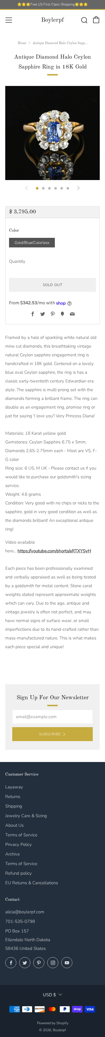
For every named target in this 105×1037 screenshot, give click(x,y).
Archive (12, 854)
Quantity (17, 261)
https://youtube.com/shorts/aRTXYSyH (54, 551)
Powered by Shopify (52, 1023)
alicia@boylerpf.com (24, 912)
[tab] (37, 188)
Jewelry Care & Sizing (26, 816)
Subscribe (50, 734)
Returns (12, 796)
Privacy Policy (18, 844)
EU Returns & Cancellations (31, 883)
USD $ (49, 994)
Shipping (13, 806)
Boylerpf (52, 20)
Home (22, 43)
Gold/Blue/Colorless (32, 242)
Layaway (14, 787)
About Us (14, 825)
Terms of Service (21, 835)
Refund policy (18, 873)
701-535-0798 (20, 921)
